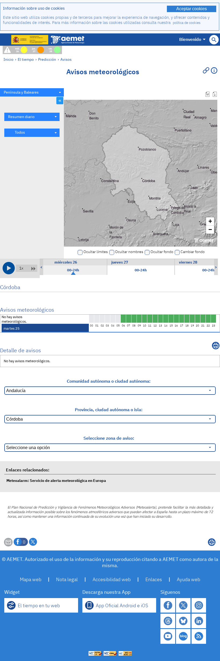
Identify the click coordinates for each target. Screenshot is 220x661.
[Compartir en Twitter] (33, 542)
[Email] (8, 545)
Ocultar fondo (162, 251)
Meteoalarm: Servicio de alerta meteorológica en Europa (56, 480)
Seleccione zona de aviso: (108, 438)
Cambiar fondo (193, 251)
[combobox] (32, 92)
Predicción (47, 59)
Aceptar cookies (191, 8)
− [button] (210, 229)
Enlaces (153, 579)
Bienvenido (190, 39)
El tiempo (26, 59)
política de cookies (186, 22)
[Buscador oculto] (214, 39)
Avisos (66, 59)
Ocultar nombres (129, 251)
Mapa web (30, 579)
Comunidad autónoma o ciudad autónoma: (109, 381)
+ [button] (210, 221)
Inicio (8, 59)
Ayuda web (188, 579)
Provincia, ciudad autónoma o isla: (108, 409)
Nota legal (67, 579)
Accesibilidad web (112, 579)
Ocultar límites (95, 251)
